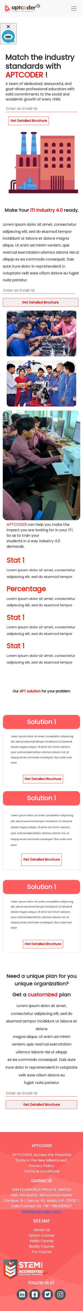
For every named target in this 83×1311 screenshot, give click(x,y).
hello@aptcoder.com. (41, 1211)
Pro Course (42, 1251)
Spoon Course (41, 1235)
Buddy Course (41, 1246)
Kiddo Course (41, 1240)
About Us (41, 1229)
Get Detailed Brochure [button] (28, 120)
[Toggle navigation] (73, 8)
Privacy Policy (41, 1165)
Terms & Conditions (41, 1171)
